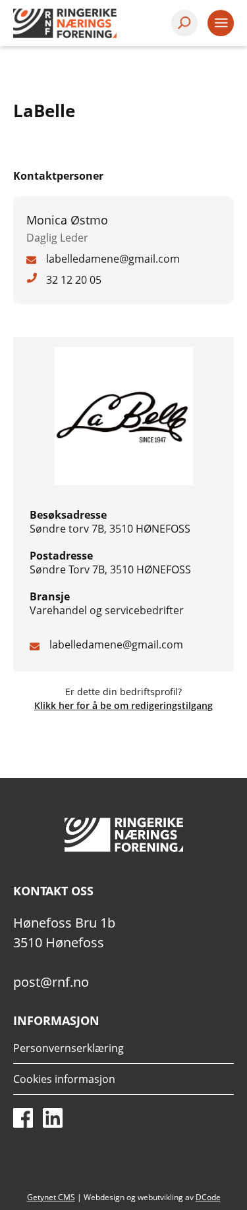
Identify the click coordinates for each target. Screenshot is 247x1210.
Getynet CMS (51, 1197)
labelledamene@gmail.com (116, 644)
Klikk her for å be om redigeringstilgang (123, 705)
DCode (208, 1197)
